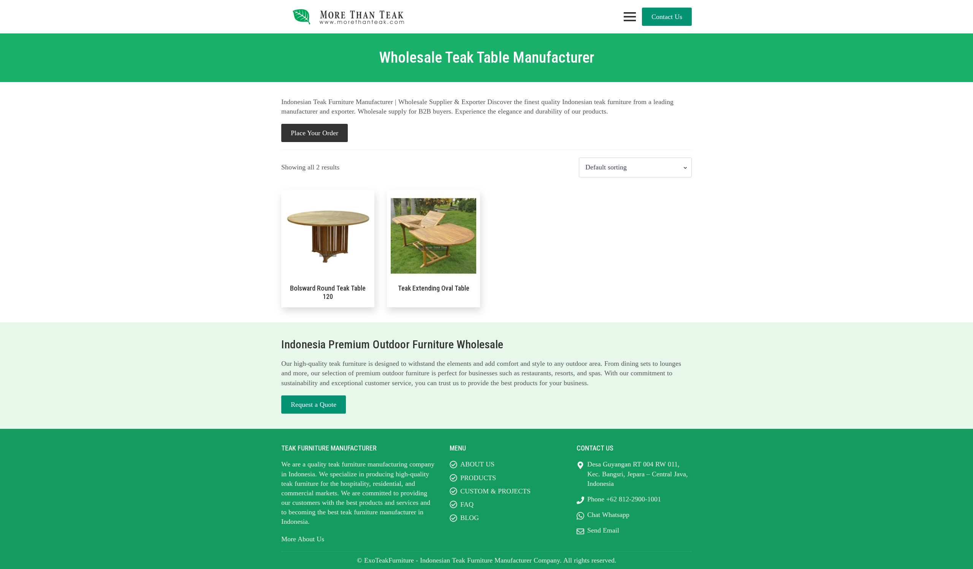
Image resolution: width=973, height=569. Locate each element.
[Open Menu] (630, 17)
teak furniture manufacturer (378, 512)
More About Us (302, 539)
